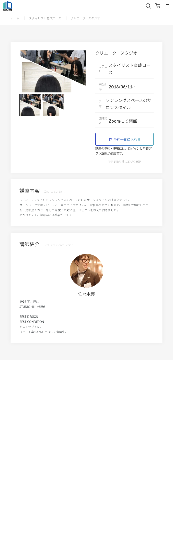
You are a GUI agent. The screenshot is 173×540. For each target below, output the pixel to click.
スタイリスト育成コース (45, 18)
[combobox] (150, 6)
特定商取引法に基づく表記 (124, 161)
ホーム (15, 18)
